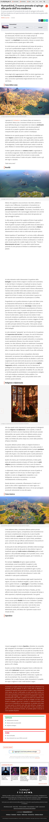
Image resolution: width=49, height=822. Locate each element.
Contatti (36, 806)
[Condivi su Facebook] (40, 20)
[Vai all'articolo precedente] (47, 411)
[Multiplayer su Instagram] (22, 792)
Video (33, 1)
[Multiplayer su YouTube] (29, 792)
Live (37, 1)
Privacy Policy (15, 806)
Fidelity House (24, 814)
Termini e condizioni (23, 806)
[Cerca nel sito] (44, 1)
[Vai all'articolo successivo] (1, 411)
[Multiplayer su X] (20, 792)
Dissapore (19, 814)
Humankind (12, 24)
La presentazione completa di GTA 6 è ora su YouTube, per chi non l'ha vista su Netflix (43, 778)
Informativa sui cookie (8, 806)
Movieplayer (13, 814)
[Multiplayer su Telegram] (24, 792)
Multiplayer (8, 814)
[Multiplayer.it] (6, 1)
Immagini (40, 27)
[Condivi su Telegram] (47, 20)
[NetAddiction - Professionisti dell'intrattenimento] (27, 812)
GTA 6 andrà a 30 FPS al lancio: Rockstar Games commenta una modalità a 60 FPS (15, 778)
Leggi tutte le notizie (43, 783)
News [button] (30, 1)
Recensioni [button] (23, 1)
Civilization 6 (16, 120)
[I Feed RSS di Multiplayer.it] (31, 792)
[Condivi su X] (42, 20)
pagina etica (37, 757)
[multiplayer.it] (24, 789)
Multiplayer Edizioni (39, 814)
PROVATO (2, 17)
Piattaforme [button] (16, 1)
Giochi (40, 1)
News (15, 27)
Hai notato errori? (8, 747)
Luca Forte (7, 17)
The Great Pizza (31, 814)
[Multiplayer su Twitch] (27, 792)
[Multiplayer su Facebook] (17, 792)
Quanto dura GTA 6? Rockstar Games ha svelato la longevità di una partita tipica (33, 778)
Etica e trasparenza (31, 806)
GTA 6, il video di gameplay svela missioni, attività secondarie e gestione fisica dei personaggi (24, 778)
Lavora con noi (42, 806)
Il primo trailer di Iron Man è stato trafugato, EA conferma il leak (6, 778)
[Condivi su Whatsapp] (44, 20)
